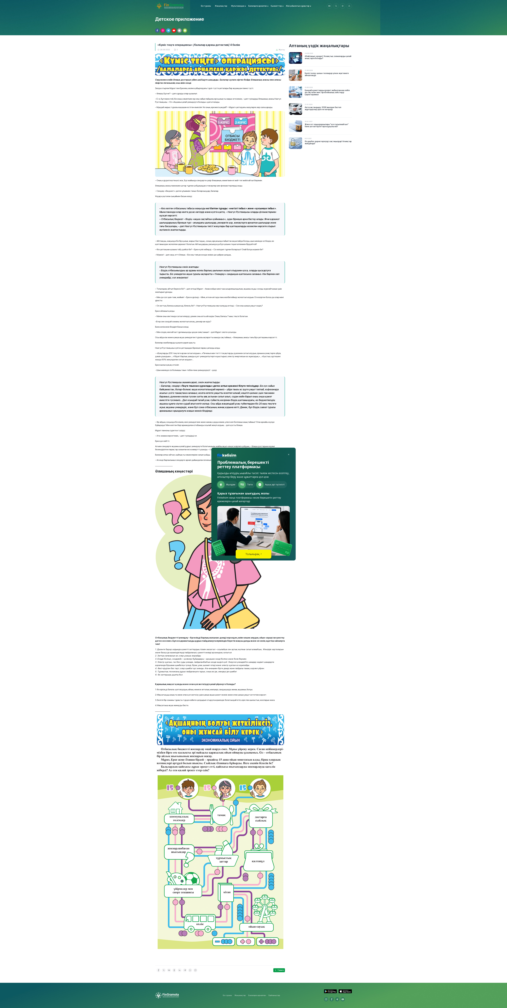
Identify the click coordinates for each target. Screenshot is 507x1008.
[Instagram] (195, 970)
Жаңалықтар (221, 6)
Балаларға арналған (257, 995)
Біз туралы (206, 6)
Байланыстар (274, 995)
